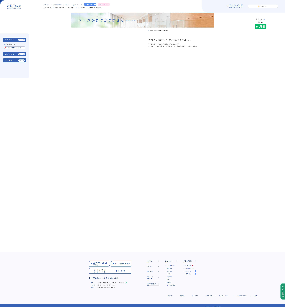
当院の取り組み (171, 285)
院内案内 (169, 276)
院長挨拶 (169, 268)
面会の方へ (47, 5)
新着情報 (182, 295)
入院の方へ (81, 8)
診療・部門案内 (59, 8)
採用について (195, 295)
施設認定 (169, 282)
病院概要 (169, 271)
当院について (48, 8)
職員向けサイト (243, 295)
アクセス (169, 274)
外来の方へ (71, 8)
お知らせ (67, 5)
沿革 (168, 279)
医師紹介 (170, 295)
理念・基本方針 (171, 265)
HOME (255, 295)
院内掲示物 (209, 295)
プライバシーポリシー (224, 295)
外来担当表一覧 (189, 268)
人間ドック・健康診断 (95, 8)
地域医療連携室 (57, 5)
